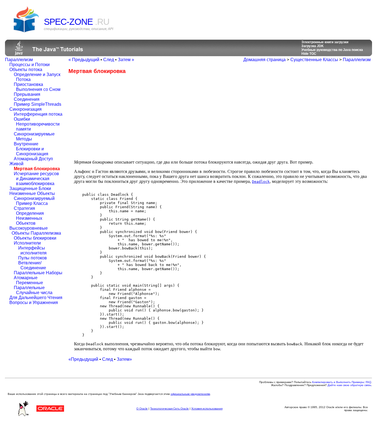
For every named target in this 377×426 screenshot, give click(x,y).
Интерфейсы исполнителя (32, 250)
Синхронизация (25, 109)
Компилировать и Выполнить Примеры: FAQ (341, 382)
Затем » (126, 59)
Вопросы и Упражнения (33, 302)
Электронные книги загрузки (324, 42)
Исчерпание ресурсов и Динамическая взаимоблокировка (36, 178)
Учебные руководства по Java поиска (332, 50)
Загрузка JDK (312, 46)
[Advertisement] (114, 116)
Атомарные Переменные (28, 280)
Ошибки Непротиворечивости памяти (37, 124)
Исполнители (27, 243)
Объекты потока (25, 69)
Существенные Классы (314, 59)
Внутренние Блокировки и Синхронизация (31, 149)
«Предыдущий (83, 359)
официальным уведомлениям (190, 393)
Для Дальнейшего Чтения (35, 297)
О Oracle (142, 408)
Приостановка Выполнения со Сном (37, 87)
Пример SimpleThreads (37, 104)
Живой (16, 163)
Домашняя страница (264, 59)
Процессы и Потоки (29, 64)
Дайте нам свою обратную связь (349, 385)
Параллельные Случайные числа (33, 290)
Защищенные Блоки (30, 188)
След (108, 59)
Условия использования (206, 408)
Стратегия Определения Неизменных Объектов (29, 216)
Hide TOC (308, 54)
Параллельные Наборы (38, 272)
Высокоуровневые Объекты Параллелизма (35, 230)
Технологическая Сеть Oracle (169, 408)
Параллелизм (19, 59)
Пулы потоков (32, 258)
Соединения (26, 99)
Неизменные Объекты (32, 193)
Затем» (124, 359)
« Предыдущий (83, 59)
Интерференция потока (38, 114)
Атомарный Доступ (33, 158)
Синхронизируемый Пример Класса (34, 201)
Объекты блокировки (35, 238)
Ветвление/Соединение (32, 265)
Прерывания (27, 94)
